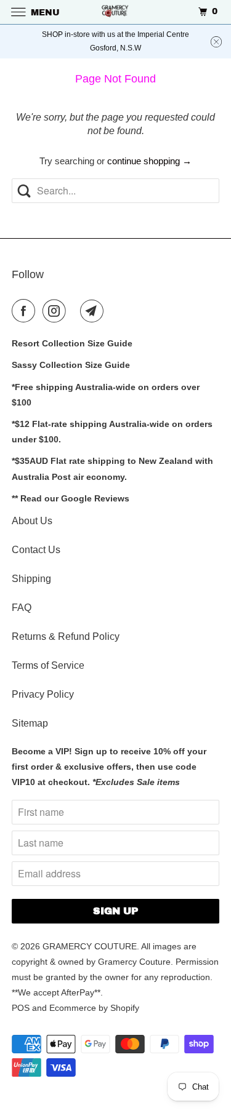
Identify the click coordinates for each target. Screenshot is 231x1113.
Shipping (31, 578)
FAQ (21, 607)
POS (21, 1008)
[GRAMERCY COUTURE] (116, 12)
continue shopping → (149, 161)
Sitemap (30, 723)
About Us (32, 521)
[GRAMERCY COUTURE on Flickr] (75, 310)
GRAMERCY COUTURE (90, 946)
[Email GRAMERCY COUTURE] (94, 310)
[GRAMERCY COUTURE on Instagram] (57, 310)
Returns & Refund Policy (66, 636)
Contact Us (36, 550)
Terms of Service (48, 665)
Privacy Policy (43, 694)
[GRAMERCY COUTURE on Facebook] (26, 310)
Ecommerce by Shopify (94, 1008)
